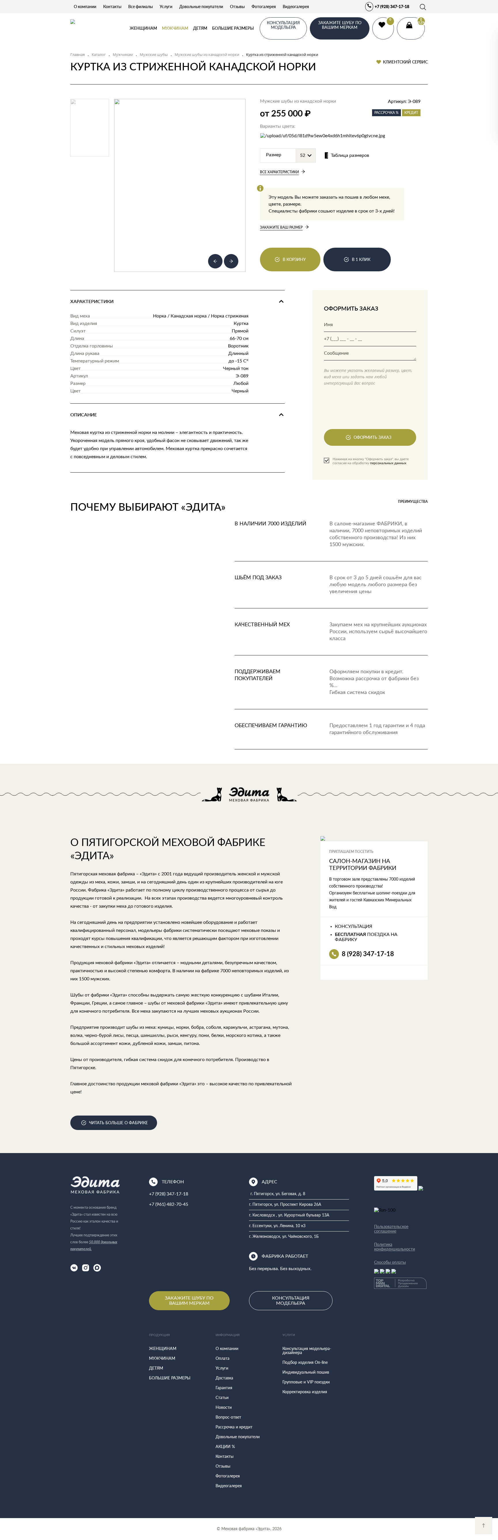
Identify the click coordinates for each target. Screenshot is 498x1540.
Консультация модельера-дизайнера (306, 1350)
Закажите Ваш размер (281, 227)
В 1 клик (361, 259)
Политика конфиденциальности (394, 1246)
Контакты (112, 6)
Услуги (166, 6)
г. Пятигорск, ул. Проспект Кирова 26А (285, 1205)
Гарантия (224, 1387)
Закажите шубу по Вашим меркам (189, 1301)
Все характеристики (279, 172)
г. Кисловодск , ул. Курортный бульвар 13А (289, 1215)
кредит (411, 112)
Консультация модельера (291, 1301)
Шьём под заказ (258, 577)
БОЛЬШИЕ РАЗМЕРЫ (233, 28)
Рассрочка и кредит (234, 1426)
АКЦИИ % (225, 1446)
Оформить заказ (372, 437)
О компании (85, 6)
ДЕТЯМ (200, 28)
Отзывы (237, 6)
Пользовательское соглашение (391, 1228)
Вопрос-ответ (228, 1417)
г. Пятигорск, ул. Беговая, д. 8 (277, 1194)
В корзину (294, 259)
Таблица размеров (350, 155)
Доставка (224, 1377)
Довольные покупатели (201, 6)
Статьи (222, 1397)
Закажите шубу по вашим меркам (339, 25)
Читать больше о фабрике (118, 1122)
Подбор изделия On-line (305, 1362)
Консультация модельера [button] (283, 25)
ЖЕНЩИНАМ (143, 28)
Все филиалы (140, 6)
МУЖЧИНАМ (175, 28)
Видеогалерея (296, 6)
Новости (224, 1407)
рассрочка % (386, 112)
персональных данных (388, 463)
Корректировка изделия (304, 1391)
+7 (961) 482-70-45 (168, 1204)
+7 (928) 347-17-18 (392, 6)
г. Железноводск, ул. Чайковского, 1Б (284, 1237)
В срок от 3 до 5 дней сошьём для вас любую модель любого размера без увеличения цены (375, 584)
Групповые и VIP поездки (306, 1381)
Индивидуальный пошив (305, 1372)
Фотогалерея (264, 6)
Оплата (222, 1358)
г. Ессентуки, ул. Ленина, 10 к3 (277, 1226)
